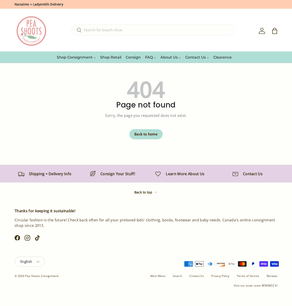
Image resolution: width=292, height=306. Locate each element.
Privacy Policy (220, 276)
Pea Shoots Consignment (41, 276)
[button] (275, 31)
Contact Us (196, 276)
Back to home (146, 134)
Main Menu (157, 276)
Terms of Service (248, 276)
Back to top (143, 192)
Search (177, 276)
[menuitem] (76, 57)
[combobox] (152, 30)
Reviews (272, 276)
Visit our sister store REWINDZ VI (255, 285)
